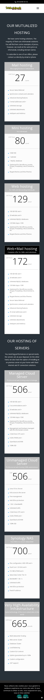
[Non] (41, 691)
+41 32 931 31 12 (22, 2)
